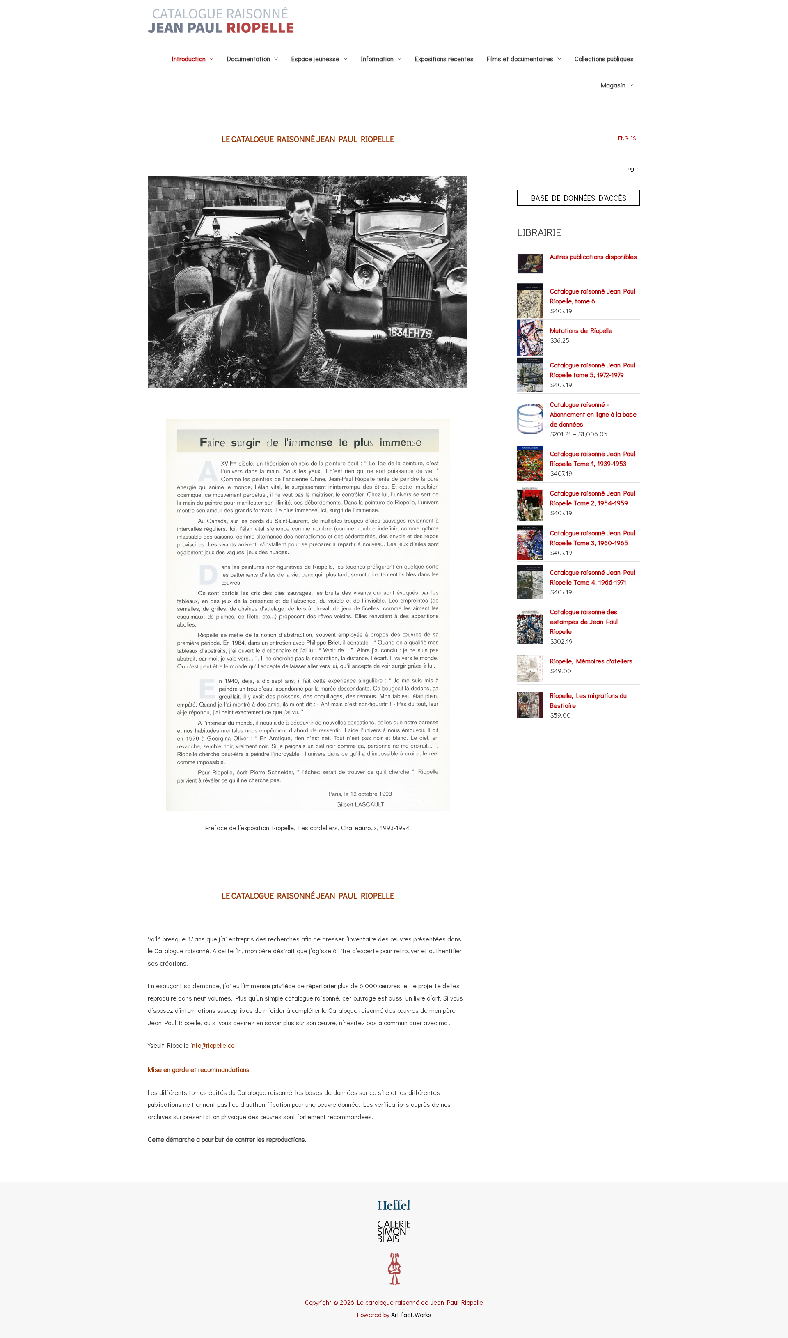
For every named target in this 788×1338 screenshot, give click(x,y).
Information (377, 58)
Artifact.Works (411, 1314)
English (629, 138)
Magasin (613, 84)
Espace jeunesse (315, 58)
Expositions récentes (444, 58)
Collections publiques (604, 58)
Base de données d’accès (578, 198)
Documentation (248, 58)
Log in (632, 168)
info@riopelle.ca (212, 1045)
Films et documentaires (520, 58)
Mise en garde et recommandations (199, 1069)
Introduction (189, 58)
